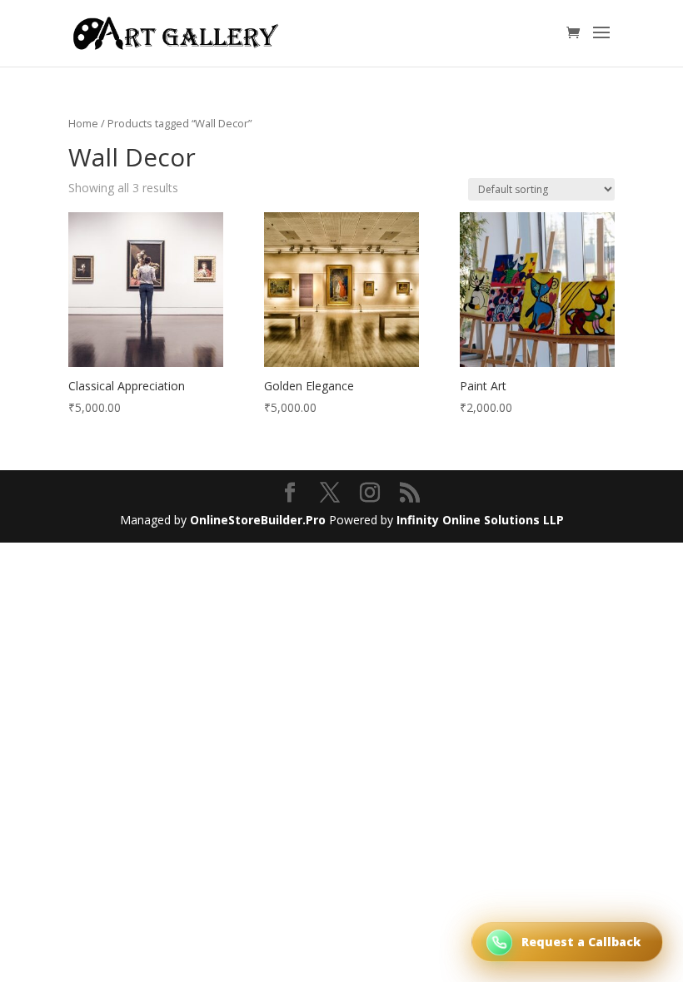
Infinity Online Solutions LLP (480, 520)
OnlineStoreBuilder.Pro (258, 520)
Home (83, 123)
